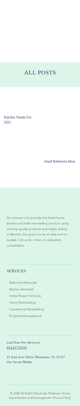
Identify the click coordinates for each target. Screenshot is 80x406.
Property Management (25, 316)
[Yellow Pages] (50, 370)
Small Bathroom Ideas (59, 161)
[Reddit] (60, 370)
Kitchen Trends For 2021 (17, 119)
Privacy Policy (62, 398)
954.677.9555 (17, 347)
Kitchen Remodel (21, 289)
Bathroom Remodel (23, 282)
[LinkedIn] (19, 370)
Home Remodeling (22, 302)
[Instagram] (27, 370)
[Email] (42, 370)
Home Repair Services (25, 296)
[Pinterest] (68, 370)
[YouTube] (34, 370)
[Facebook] (12, 370)
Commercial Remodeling (26, 309)
